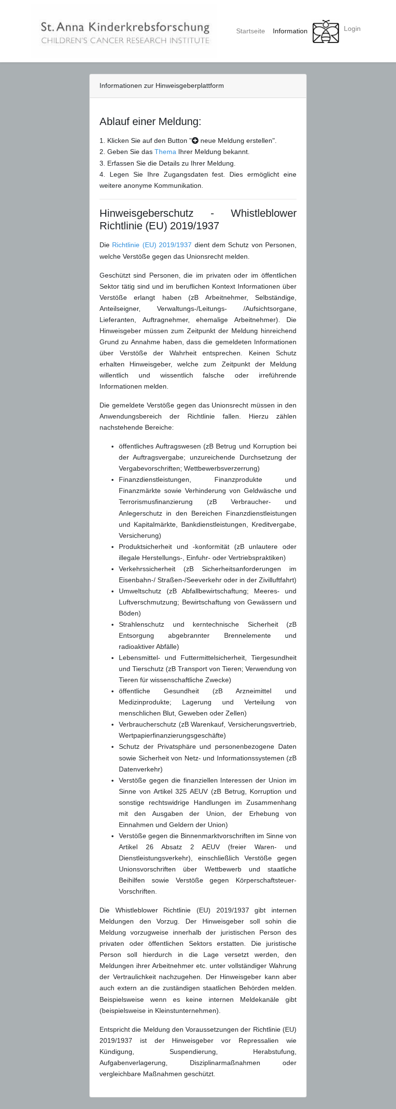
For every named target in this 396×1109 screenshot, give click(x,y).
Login (352, 28)
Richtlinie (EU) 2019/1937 (153, 245)
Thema (165, 151)
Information (290, 31)
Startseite (250, 31)
